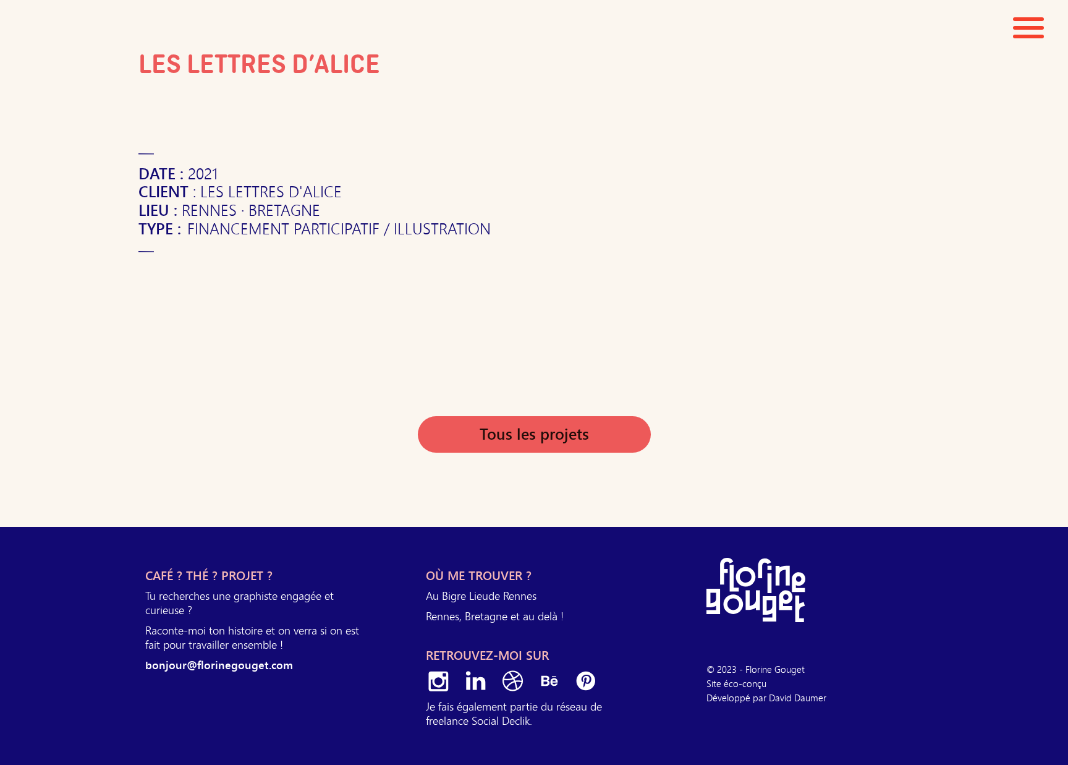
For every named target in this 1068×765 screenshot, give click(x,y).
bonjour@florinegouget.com (219, 665)
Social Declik (501, 721)
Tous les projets (534, 434)
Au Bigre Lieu (457, 596)
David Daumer (797, 697)
